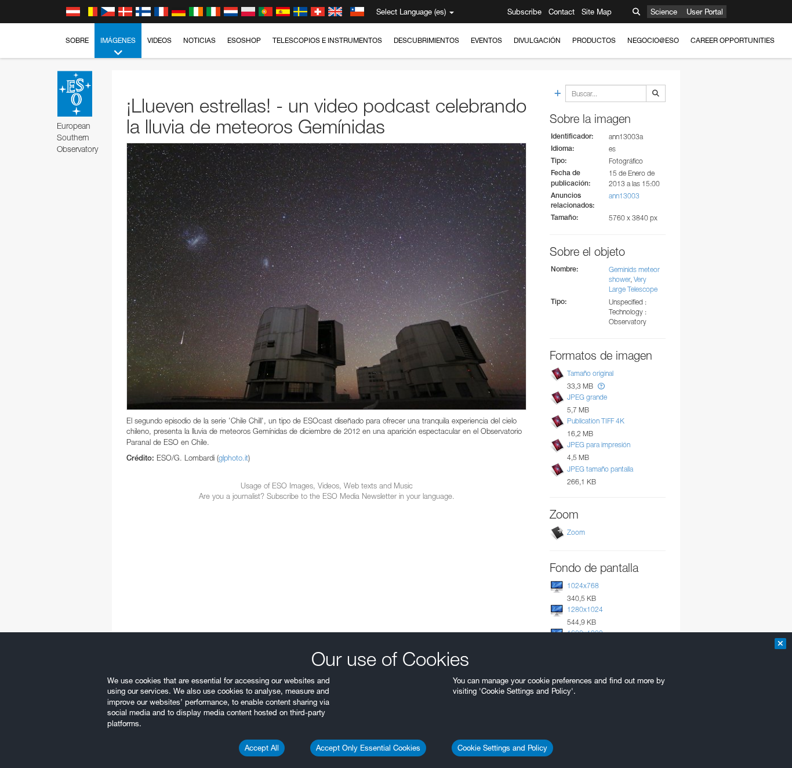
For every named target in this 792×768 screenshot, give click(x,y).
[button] (601, 386)
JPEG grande (587, 397)
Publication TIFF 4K (595, 420)
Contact (561, 11)
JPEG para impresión (598, 444)
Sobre (77, 40)
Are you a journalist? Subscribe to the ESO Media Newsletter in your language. (327, 496)
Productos (594, 40)
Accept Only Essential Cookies (368, 747)
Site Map (597, 11)
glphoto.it (233, 457)
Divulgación (537, 40)
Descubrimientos (426, 40)
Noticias (199, 40)
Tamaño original (590, 373)
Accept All (262, 747)
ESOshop (244, 40)
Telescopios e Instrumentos (327, 40)
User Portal (704, 11)
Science (664, 11)
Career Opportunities (733, 40)
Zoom (576, 532)
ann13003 (624, 195)
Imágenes (118, 40)
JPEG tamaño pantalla (600, 469)
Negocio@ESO (653, 40)
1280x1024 (585, 609)
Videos (159, 40)
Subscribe (524, 11)
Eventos (486, 40)
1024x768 (583, 585)
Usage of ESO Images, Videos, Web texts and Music (327, 485)
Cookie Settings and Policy (502, 747)
